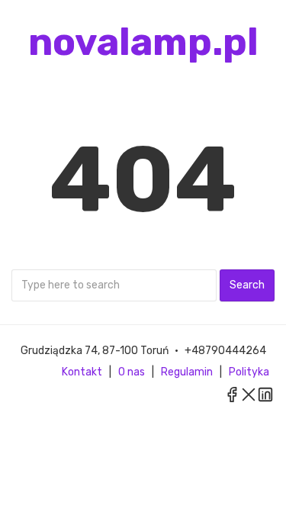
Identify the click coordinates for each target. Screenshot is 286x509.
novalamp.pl (143, 42)
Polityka (249, 372)
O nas (131, 372)
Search (247, 285)
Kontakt (82, 372)
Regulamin (187, 372)
